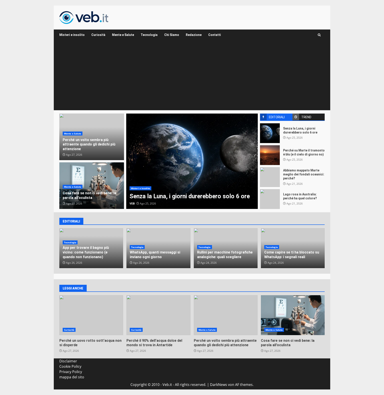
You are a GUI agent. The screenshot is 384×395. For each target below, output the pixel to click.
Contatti (214, 35)
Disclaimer (68, 361)
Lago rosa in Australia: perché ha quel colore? (270, 199)
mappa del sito (71, 377)
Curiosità (98, 35)
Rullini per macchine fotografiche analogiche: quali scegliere (225, 254)
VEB (132, 203)
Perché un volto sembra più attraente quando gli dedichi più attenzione (89, 144)
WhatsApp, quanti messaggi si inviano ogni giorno (155, 254)
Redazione (194, 35)
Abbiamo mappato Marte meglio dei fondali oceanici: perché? (270, 177)
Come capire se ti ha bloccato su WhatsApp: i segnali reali (291, 254)
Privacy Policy (70, 371)
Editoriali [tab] (277, 117)
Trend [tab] (306, 117)
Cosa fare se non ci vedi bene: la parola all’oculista (89, 195)
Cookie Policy (70, 366)
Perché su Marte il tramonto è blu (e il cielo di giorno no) (270, 155)
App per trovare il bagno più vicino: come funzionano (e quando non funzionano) (86, 252)
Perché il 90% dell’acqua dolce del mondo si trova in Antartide (158, 315)
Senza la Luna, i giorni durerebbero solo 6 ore (192, 161)
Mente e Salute (123, 35)
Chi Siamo (171, 35)
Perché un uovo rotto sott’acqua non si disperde (91, 315)
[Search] (319, 35)
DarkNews (218, 384)
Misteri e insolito (72, 35)
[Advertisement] (192, 77)
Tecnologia (149, 35)
